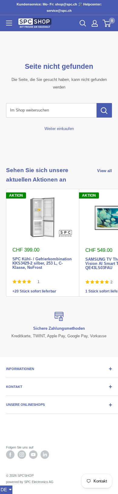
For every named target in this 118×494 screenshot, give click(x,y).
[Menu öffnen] (9, 23)
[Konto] (95, 23)
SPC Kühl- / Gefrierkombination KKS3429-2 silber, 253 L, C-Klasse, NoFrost (42, 258)
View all (104, 171)
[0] (107, 23)
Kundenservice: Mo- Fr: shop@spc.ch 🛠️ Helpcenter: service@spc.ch (59, 7)
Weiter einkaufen (59, 128)
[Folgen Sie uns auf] (10, 454)
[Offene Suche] (83, 23)
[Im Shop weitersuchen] (104, 110)
